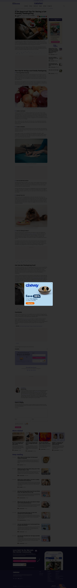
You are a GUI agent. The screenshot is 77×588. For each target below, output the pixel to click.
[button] (51, 283)
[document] (38, 294)
